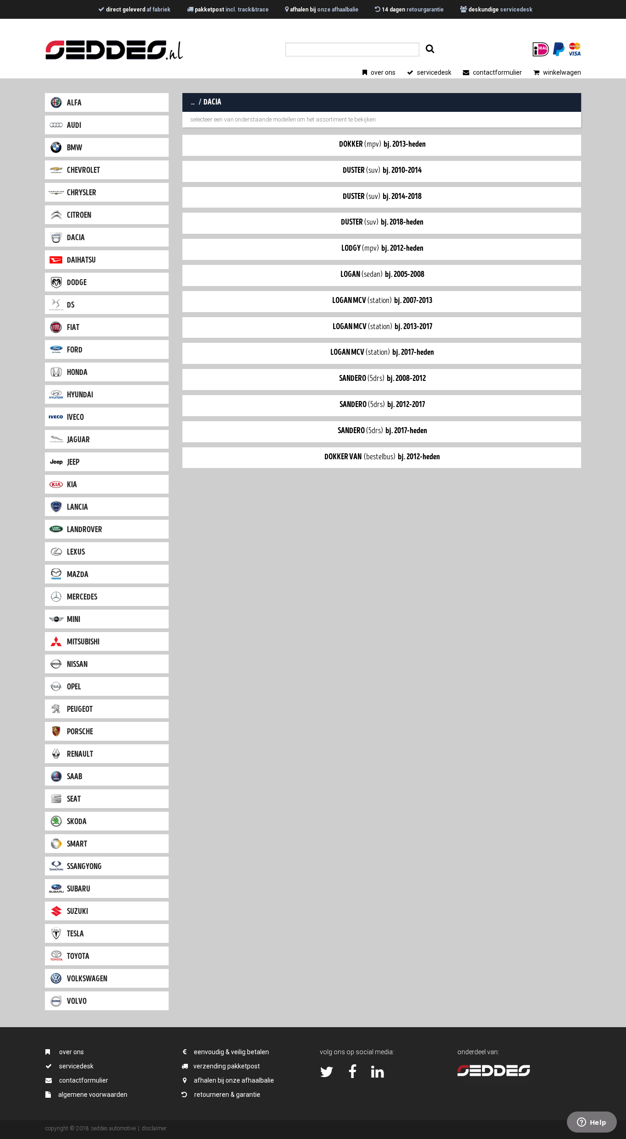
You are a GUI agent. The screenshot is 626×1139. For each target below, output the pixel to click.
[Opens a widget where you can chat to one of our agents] (591, 1122)
